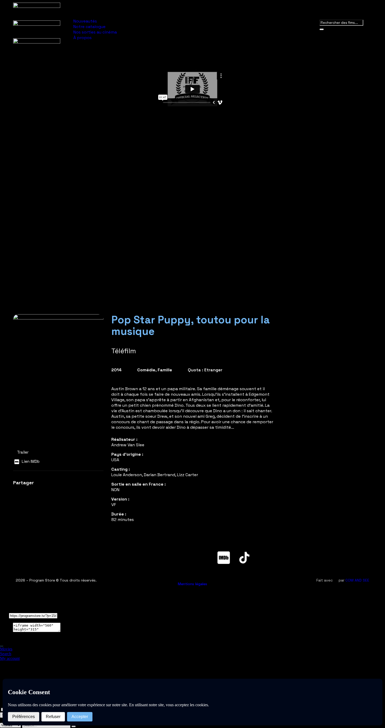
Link (4, 615)
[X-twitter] (161, 557)
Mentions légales (192, 584)
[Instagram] (203, 557)
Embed (6, 630)
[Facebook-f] (140, 557)
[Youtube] (182, 557)
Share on (7, 639)
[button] (18, 493)
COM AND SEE (357, 580)
